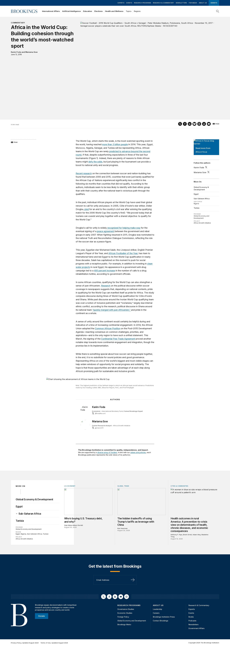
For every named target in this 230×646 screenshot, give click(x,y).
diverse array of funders (107, 452)
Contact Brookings (160, 621)
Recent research (84, 173)
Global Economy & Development (201, 188)
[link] (30, 513)
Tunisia (196, 208)
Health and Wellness (114, 11)
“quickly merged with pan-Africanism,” (111, 310)
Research (105, 285)
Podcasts (192, 621)
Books (191, 617)
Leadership (157, 609)
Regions (137, 11)
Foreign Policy (123, 617)
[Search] (217, 11)
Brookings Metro (124, 624)
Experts (121, 3)
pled (86, 209)
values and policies (138, 452)
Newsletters (181, 3)
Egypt (196, 194)
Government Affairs (196, 628)
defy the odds (95, 161)
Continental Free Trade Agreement (118, 338)
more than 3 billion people (115, 144)
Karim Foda (16, 52)
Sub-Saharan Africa (202, 198)
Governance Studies (125, 609)
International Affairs (51, 11)
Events (129, 3)
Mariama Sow (31, 52)
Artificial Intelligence (71, 11)
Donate (214, 3)
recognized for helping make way (123, 228)
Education (87, 11)
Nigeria (196, 204)
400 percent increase (104, 270)
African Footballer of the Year (123, 253)
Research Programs (142, 3)
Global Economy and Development (201, 217)
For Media (193, 3)
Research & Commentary (163, 3)
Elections (98, 11)
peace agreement (105, 231)
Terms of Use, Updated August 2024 (54, 643)
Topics (128, 11)
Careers (156, 613)
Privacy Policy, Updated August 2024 (25, 643)
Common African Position (107, 328)
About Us (203, 3)
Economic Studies (124, 613)
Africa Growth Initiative (202, 223)
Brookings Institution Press (164, 617)
